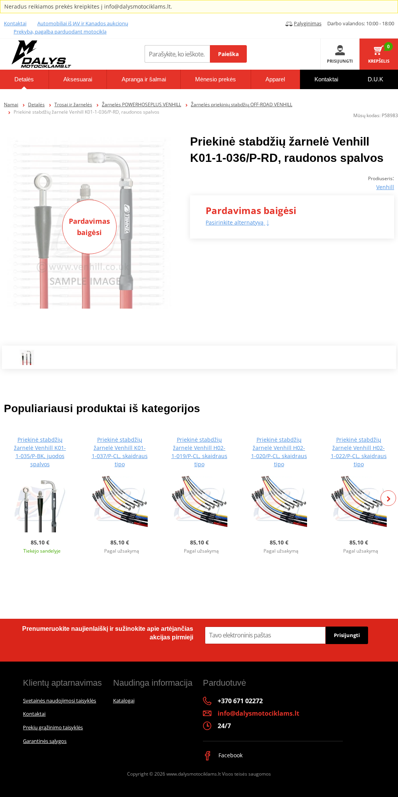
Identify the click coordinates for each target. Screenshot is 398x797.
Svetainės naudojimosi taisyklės (59, 700)
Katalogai (123, 700)
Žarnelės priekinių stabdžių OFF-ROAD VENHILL (241, 104)
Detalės (36, 104)
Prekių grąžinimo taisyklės (53, 727)
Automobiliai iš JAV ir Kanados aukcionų (82, 23)
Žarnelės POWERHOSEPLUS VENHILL (141, 104)
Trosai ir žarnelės (73, 104)
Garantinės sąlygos (44, 740)
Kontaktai (15, 23)
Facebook (230, 755)
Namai (11, 104)
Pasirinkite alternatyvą (235, 222)
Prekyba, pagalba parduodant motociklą (60, 31)
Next (388, 498)
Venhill (385, 187)
